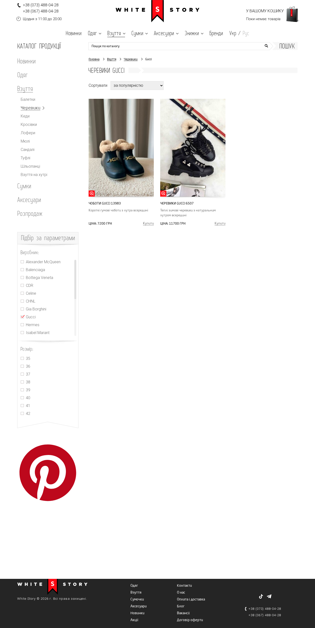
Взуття (25, 88)
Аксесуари (29, 199)
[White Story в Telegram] (269, 596)
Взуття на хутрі (34, 175)
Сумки (24, 186)
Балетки (28, 99)
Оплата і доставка (191, 599)
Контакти (184, 586)
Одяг (22, 74)
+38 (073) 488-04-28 (41, 5)
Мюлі (25, 141)
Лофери (28, 133)
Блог (181, 606)
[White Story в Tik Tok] (261, 596)
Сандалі (27, 149)
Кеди (25, 116)
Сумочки (137, 599)
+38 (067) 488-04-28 (41, 11)
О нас (181, 592)
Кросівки (29, 124)
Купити (148, 223)
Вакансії (183, 613)
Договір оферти (190, 620)
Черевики (30, 108)
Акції (134, 620)
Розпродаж (29, 213)
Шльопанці (30, 166)
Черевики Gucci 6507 (177, 203)
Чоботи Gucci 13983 (105, 203)
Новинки (26, 61)
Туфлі (25, 158)
